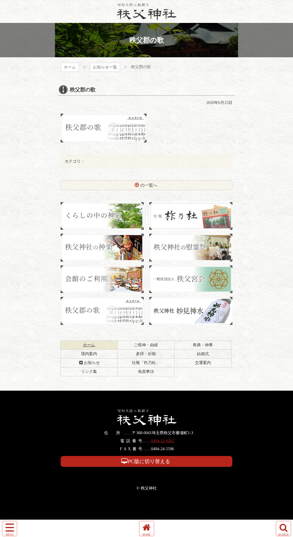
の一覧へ (148, 185)
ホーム (70, 67)
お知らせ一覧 (105, 67)
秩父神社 (147, 11)
